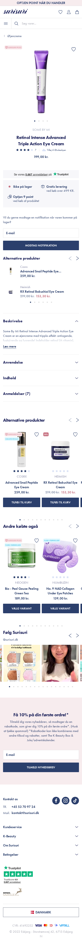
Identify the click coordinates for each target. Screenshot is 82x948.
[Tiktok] (75, 800)
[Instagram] (65, 800)
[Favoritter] (73, 49)
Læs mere (9, 346)
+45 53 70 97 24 (23, 807)
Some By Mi (41, 130)
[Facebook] (56, 800)
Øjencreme (14, 36)
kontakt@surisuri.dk (25, 813)
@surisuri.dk (10, 639)
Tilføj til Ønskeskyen (56, 150)
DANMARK (43, 912)
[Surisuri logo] (18, 12)
